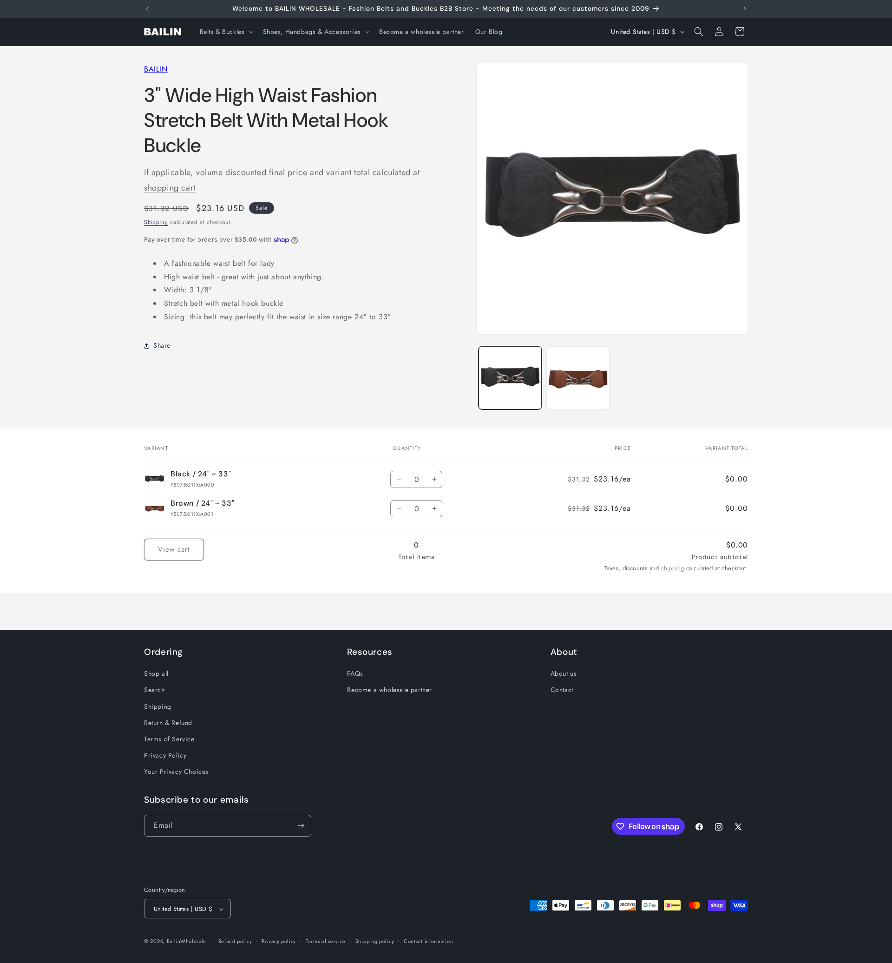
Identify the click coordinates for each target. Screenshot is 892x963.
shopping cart (170, 188)
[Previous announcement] (147, 9)
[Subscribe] (300, 826)
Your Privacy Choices (176, 772)
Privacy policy (279, 941)
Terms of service (326, 941)
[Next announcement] (745, 9)
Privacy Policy (165, 755)
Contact (562, 690)
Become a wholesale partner (389, 690)
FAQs (355, 674)
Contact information (428, 941)
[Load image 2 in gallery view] (578, 377)
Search (154, 690)
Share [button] (162, 345)
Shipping (156, 222)
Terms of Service (169, 739)
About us (564, 674)
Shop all (156, 674)
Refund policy (235, 941)
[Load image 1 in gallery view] (510, 377)
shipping (672, 568)
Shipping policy (374, 941)
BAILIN (156, 69)
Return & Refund (168, 722)
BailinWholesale (187, 941)
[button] (225, 31)
